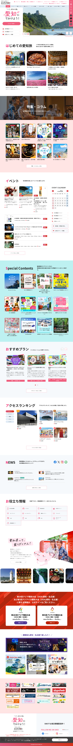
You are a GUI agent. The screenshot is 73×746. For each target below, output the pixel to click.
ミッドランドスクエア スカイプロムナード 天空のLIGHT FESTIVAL (28, 227)
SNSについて (66, 729)
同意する (59, 739)
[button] (35, 385)
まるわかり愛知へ (11, 23)
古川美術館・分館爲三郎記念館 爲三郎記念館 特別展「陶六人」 (27, 218)
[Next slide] (70, 33)
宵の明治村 (16, 244)
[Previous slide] (67, 33)
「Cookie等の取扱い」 (27, 740)
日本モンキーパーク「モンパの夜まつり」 (23, 234)
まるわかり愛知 (19, 562)
